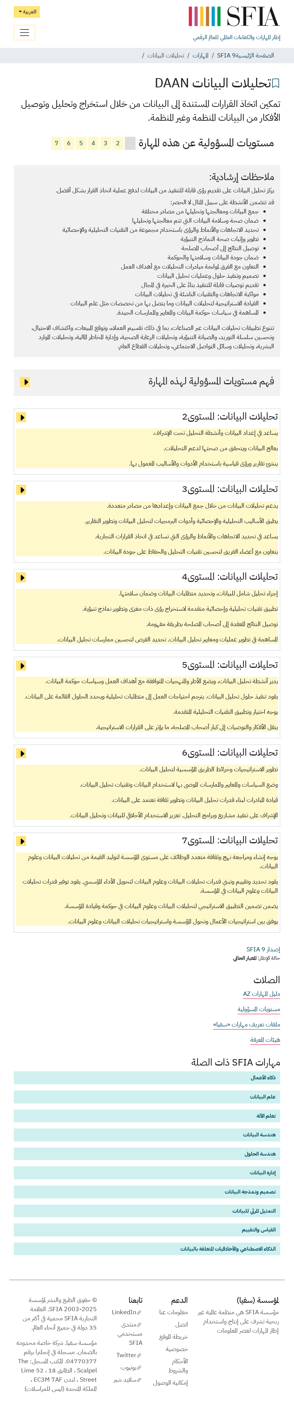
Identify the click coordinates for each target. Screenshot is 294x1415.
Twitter (126, 1355)
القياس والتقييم (259, 1229)
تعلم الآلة (266, 1116)
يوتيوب (128, 1367)
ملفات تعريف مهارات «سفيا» (246, 1024)
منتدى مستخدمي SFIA (130, 1334)
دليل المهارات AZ (261, 994)
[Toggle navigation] (24, 32)
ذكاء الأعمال (263, 1077)
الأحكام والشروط (178, 1366)
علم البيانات (263, 1096)
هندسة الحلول (260, 1153)
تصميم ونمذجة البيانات (250, 1191)
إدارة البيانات (263, 1172)
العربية (29, 11)
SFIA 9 (226, 55)
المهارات (201, 55)
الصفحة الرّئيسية (255, 55)
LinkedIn (124, 1312)
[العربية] (234, 16)
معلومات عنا (173, 1312)
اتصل (181, 1324)
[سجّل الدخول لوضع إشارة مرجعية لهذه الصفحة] (275, 82)
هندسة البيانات (259, 1134)
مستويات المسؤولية (259, 1009)
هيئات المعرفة (265, 1039)
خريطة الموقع (173, 1336)
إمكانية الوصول (170, 1382)
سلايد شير (125, 1379)
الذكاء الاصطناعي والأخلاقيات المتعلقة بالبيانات (228, 1248)
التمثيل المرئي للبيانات (254, 1211)
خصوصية (177, 1349)
